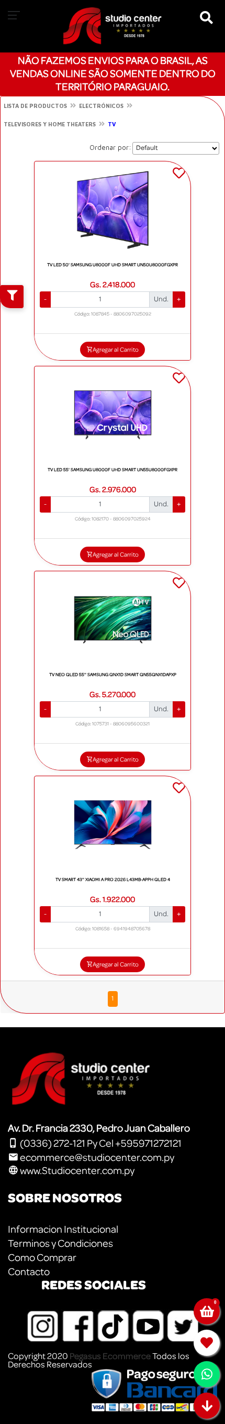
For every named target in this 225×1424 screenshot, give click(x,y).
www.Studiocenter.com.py (76, 1171)
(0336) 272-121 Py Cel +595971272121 (100, 1143)
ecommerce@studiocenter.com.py (96, 1158)
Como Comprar (42, 1258)
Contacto (29, 1272)
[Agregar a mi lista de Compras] (179, 174)
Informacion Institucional (63, 1229)
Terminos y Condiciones (60, 1243)
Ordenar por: (110, 147)
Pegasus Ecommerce (110, 1356)
